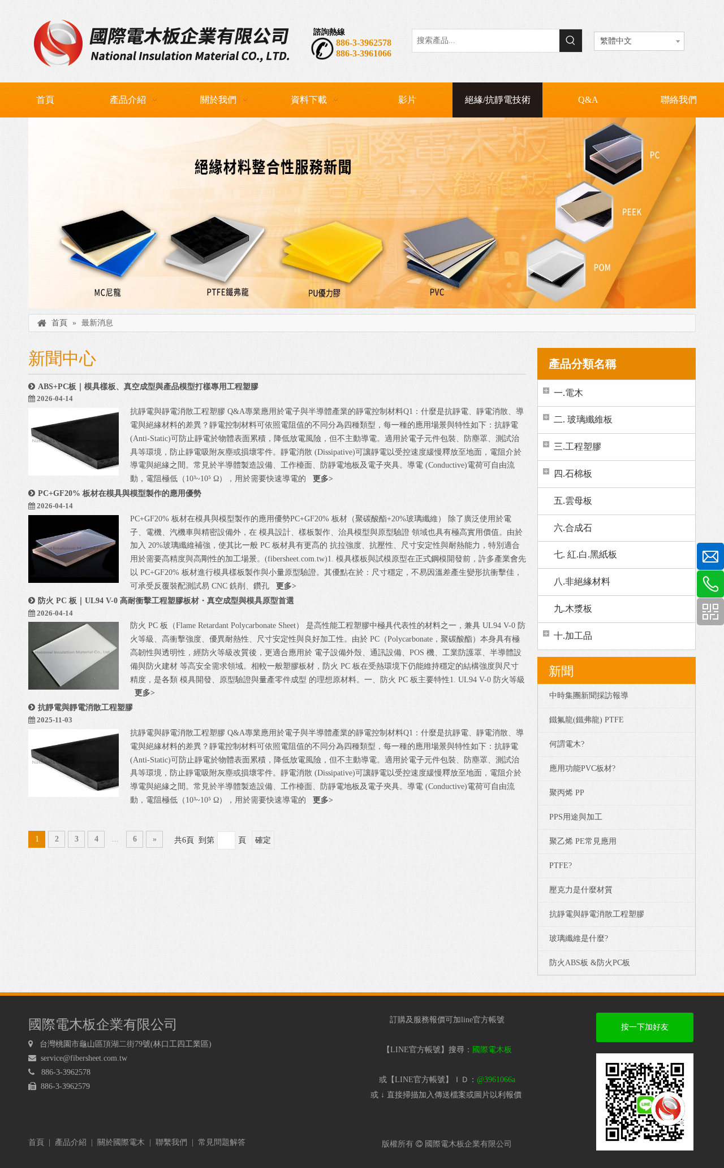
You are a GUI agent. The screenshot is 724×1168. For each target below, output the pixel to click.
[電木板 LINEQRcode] (644, 1101)
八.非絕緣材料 (582, 581)
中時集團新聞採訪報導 (588, 695)
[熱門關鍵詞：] (570, 40)
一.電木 (568, 393)
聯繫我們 (171, 1142)
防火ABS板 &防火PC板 (589, 962)
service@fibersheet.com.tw (85, 1058)
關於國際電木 (121, 1142)
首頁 (36, 1142)
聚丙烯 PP (566, 792)
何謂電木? (566, 744)
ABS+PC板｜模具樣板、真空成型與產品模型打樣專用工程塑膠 (148, 386)
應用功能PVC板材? (582, 768)
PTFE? (560, 865)
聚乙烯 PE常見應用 (583, 841)
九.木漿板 (573, 608)
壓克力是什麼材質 (581, 890)
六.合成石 (573, 528)
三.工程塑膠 (577, 446)
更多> (323, 478)
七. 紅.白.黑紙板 (585, 554)
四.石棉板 (573, 473)
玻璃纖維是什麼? (578, 938)
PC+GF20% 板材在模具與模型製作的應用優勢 (119, 493)
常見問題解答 (221, 1142)
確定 (263, 840)
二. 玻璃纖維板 (583, 419)
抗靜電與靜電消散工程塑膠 (85, 707)
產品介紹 (71, 1142)
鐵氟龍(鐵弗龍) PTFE (586, 720)
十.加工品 (573, 635)
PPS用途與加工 (575, 817)
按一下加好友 (645, 1027)
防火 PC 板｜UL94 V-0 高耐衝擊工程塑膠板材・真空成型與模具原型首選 (166, 600)
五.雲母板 (573, 500)
